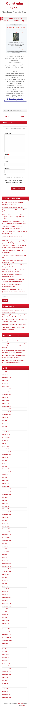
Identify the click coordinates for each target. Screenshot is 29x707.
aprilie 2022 (5, 446)
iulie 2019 (5, 497)
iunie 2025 (5, 383)
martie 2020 (5, 483)
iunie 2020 (5, 474)
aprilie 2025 (5, 386)
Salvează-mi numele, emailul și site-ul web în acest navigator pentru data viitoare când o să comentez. (14, 181)
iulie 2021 (5, 460)
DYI (3, 360)
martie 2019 (5, 506)
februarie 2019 (6, 509)
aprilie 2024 (5, 400)
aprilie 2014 (5, 654)
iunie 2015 (5, 614)
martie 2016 (5, 589)
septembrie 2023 (7, 414)
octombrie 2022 (6, 437)
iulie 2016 (5, 577)
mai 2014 (4, 651)
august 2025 (5, 380)
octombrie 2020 (6, 472)
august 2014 (5, 643)
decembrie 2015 (6, 597)
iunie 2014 (5, 649)
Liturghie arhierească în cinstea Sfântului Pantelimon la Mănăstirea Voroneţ (13, 346)
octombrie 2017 (6, 537)
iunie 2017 (5, 546)
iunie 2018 (5, 523)
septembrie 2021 (7, 454)
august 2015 (5, 609)
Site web (7, 168)
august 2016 (5, 574)
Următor (23, 116)
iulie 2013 (5, 680)
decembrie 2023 (6, 406)
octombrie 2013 (6, 671)
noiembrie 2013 (6, 669)
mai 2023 (4, 426)
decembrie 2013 (6, 666)
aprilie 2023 (5, 429)
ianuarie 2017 (6, 560)
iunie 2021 (5, 463)
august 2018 (5, 517)
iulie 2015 (5, 612)
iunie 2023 (5, 423)
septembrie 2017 (7, 540)
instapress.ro (6, 339)
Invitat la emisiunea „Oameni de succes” (12, 207)
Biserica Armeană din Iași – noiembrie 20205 (14, 324)
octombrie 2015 (6, 603)
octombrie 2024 (6, 392)
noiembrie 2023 (6, 409)
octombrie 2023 (6, 412)
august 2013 (5, 677)
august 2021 (5, 457)
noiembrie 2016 (6, 566)
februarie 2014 (6, 660)
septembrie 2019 (7, 494)
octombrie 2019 (6, 492)
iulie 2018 (5, 520)
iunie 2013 (5, 683)
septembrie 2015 (7, 606)
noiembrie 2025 (6, 377)
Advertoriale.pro (7, 344)
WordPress (20, 703)
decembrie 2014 (6, 632)
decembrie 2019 (6, 486)
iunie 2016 (5, 580)
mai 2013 (4, 686)
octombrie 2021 (6, 452)
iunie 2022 (5, 440)
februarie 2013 (6, 691)
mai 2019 (4, 500)
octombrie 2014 (6, 637)
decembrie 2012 (6, 694)
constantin (18, 110)
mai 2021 (4, 466)
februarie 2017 (6, 557)
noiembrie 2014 (6, 634)
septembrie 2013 (7, 674)
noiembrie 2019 (6, 489)
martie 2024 (5, 403)
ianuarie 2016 (6, 594)
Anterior (7, 116)
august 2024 (5, 397)
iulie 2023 (5, 420)
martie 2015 (5, 623)
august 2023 (5, 417)
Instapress (5, 355)
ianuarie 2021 (6, 469)
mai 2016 (4, 583)
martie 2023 (5, 432)
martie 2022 (5, 449)
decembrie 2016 (6, 563)
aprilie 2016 (5, 586)
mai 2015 (4, 617)
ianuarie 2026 (6, 374)
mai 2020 (4, 477)
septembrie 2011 (7, 697)
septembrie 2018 (7, 514)
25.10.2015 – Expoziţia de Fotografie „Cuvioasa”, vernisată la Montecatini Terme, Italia (13, 291)
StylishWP (24, 705)
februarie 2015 (6, 626)
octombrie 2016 (6, 569)
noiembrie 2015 (6, 600)
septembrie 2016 (7, 572)
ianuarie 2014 (6, 663)
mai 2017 (4, 549)
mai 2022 (4, 443)
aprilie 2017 (5, 552)
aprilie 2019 (5, 503)
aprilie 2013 (5, 689)
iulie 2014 (5, 646)
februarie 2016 (6, 591)
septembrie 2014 (7, 640)
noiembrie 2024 (6, 389)
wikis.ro (4, 350)
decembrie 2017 (6, 532)
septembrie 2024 (7, 394)
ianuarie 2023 (6, 434)
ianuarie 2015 (6, 629)
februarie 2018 (6, 526)
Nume (7, 155)
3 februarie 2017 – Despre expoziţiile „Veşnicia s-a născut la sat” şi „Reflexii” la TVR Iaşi (13, 216)
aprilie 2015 (5, 620)
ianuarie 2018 (6, 529)
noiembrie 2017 (6, 534)
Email (6, 161)
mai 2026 (4, 372)
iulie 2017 (5, 543)
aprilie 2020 (5, 480)
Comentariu (8, 133)
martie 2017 (5, 554)
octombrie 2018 (6, 512)
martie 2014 (5, 657)
